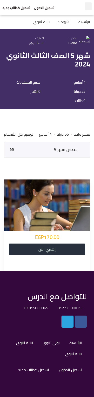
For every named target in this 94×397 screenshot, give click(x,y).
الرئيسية (75, 342)
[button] (88, 6)
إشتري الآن (47, 249)
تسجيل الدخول (44, 8)
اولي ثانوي (51, 342)
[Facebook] (81, 322)
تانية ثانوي (24, 342)
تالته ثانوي (37, 43)
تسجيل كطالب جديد (16, 8)
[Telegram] (67, 322)
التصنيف (40, 38)
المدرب (73, 38)
